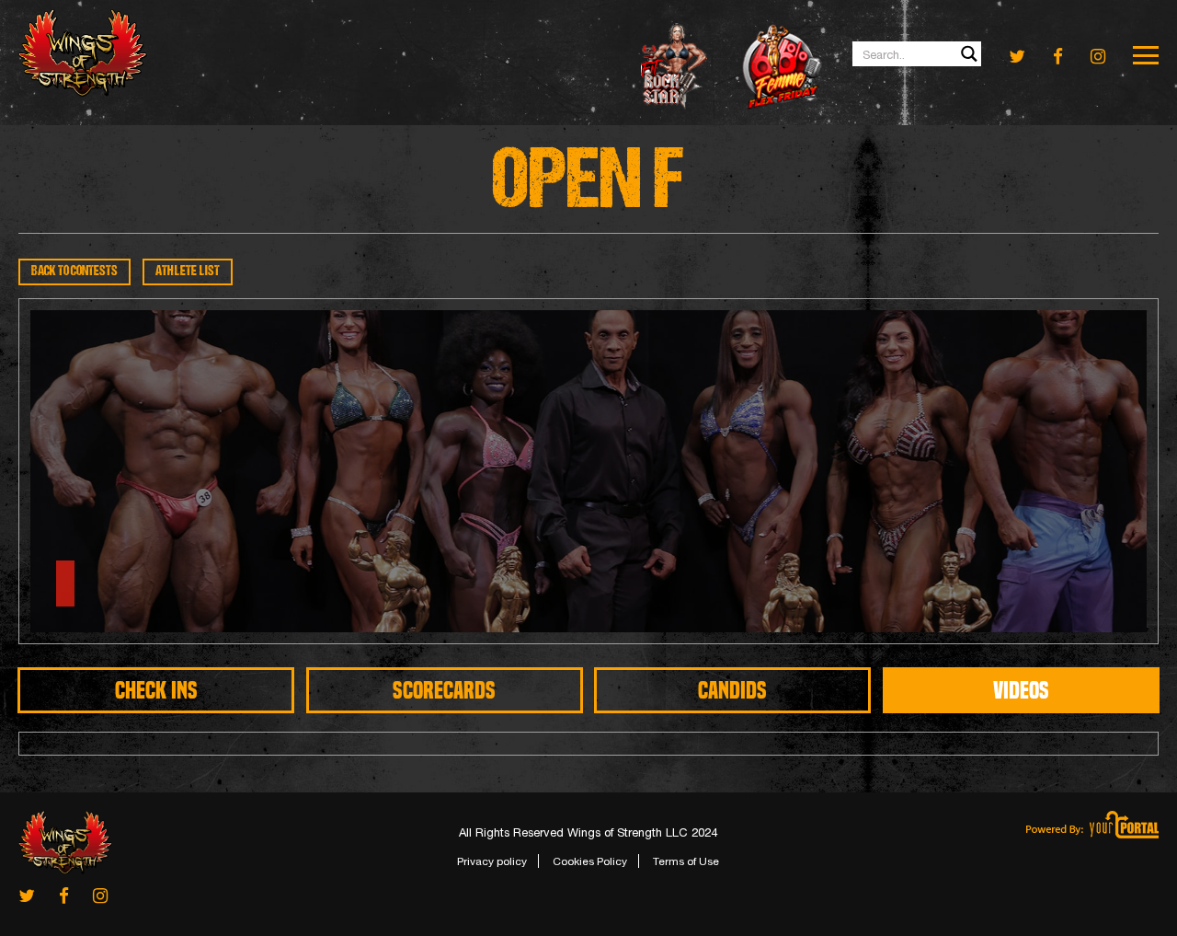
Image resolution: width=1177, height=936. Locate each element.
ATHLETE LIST (187, 272)
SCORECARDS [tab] (444, 690)
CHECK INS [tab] (156, 690)
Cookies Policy (590, 861)
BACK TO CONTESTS (74, 272)
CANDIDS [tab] (732, 690)
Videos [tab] (1021, 690)
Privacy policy (492, 861)
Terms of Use (686, 861)
